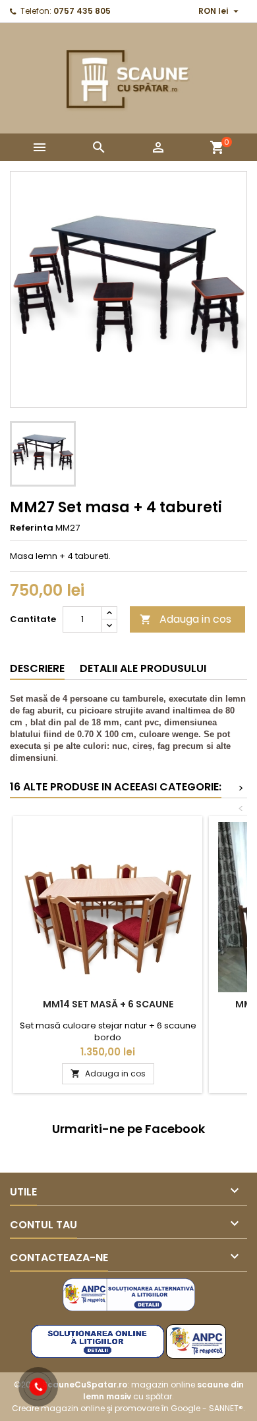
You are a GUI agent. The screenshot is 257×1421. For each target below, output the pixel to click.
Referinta (31, 528)
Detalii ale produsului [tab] (143, 668)
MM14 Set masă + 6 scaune (108, 1004)
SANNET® (226, 1408)
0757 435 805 (82, 10)
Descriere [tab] (37, 668)
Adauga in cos (185, 619)
